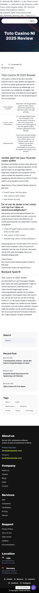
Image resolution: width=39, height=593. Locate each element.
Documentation (8, 545)
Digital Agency (10, 406)
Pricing (4, 511)
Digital (17, 402)
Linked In (31, 579)
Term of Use (7, 533)
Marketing (23, 406)
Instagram (26, 583)
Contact (5, 486)
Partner (5, 515)
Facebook (14, 583)
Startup (17, 410)
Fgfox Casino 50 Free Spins (14, 386)
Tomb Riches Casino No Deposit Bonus (16, 268)
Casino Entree (6, 259)
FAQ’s (4, 482)
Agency (7, 402)
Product (8, 410)
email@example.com (12, 451)
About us (5, 470)
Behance (19, 579)
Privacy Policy (7, 529)
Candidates (6, 507)
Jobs (3, 499)
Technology (29, 410)
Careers (5, 474)
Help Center (6, 537)
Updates (5, 541)
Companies (6, 503)
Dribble (9, 579)
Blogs (4, 478)
